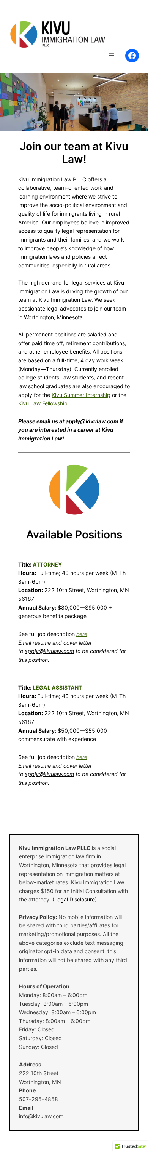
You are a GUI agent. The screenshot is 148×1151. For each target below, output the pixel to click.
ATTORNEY (47, 564)
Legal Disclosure (74, 899)
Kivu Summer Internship (81, 395)
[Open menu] (111, 55)
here (81, 634)
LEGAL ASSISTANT (57, 687)
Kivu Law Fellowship (43, 403)
